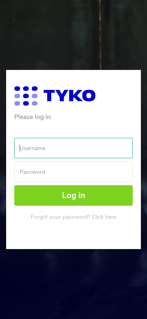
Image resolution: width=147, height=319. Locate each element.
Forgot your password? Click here (73, 217)
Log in (73, 195)
